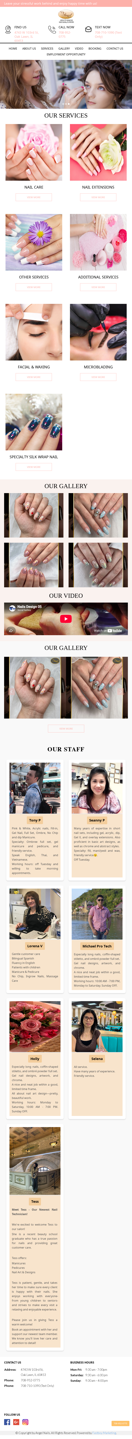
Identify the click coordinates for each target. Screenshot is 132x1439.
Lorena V (34, 945)
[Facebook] (7, 1422)
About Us (29, 48)
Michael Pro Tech (97, 946)
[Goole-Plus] (16, 1422)
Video (79, 48)
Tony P (35, 820)
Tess (35, 1201)
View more (66, 728)
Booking (95, 48)
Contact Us (115, 48)
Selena (97, 1058)
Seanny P (97, 820)
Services (47, 48)
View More (34, 197)
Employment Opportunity (66, 54)
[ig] (25, 1422)
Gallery (64, 48)
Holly (34, 1058)
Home (13, 48)
